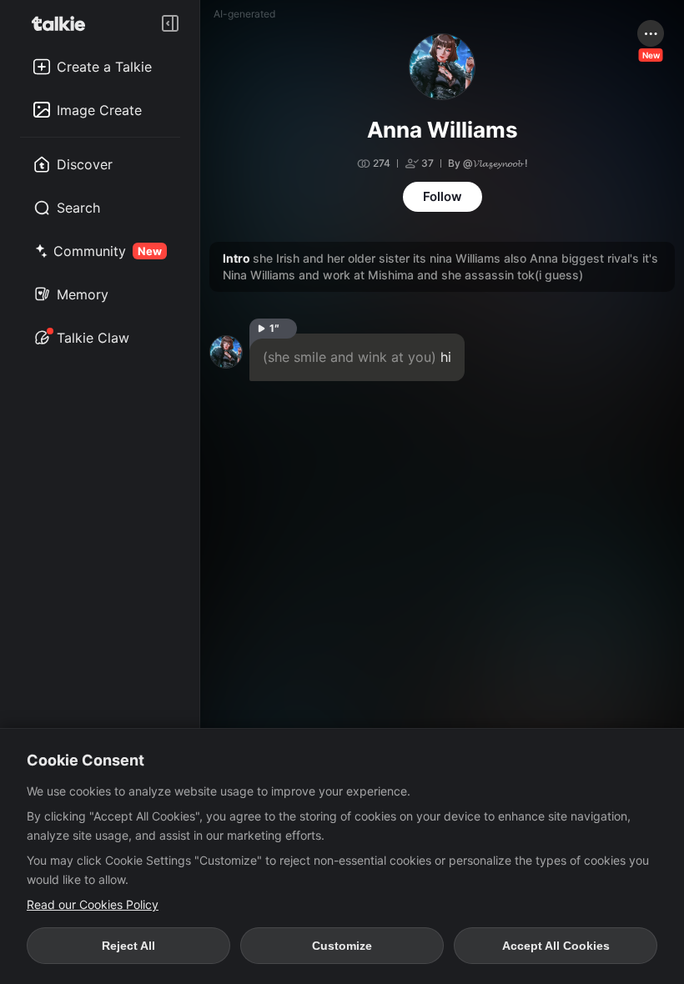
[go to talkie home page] (63, 23)
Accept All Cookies (556, 945)
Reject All (128, 945)
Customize (342, 945)
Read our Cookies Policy (92, 904)
